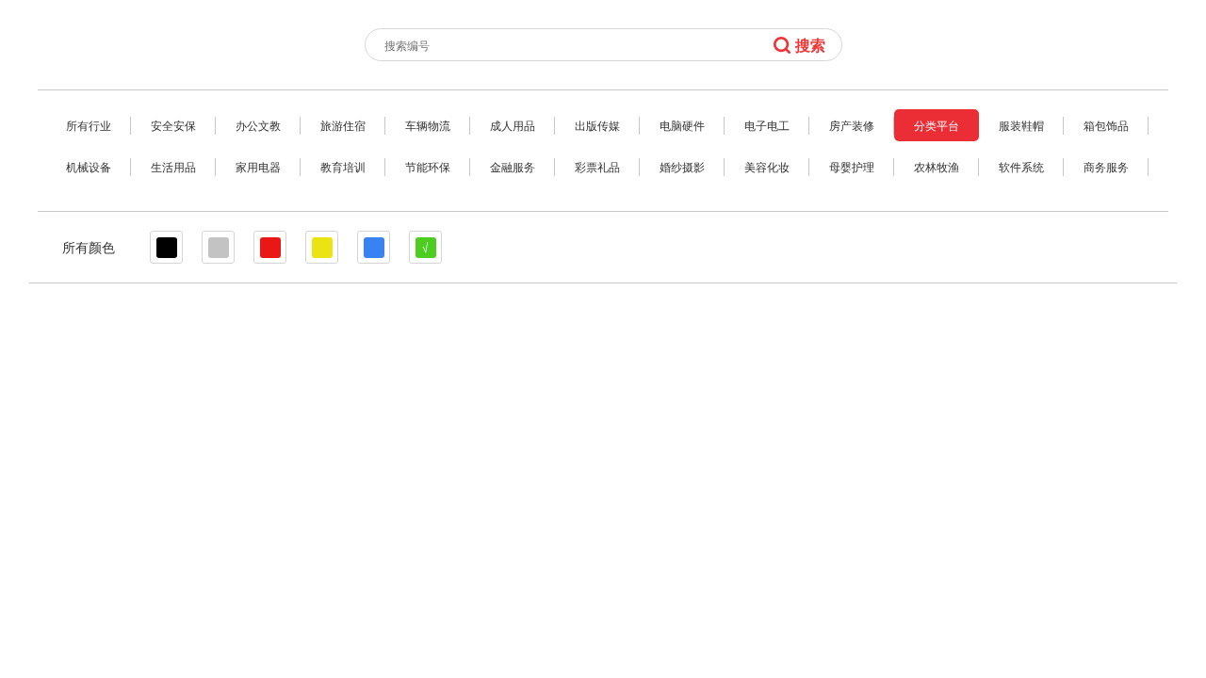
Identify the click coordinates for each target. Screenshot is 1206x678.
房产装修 (851, 125)
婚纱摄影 (682, 166)
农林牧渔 (936, 166)
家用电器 (258, 166)
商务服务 (1106, 166)
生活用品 (173, 166)
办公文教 (258, 125)
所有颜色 (88, 246)
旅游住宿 (343, 125)
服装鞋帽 (1021, 125)
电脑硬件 (682, 125)
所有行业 (88, 125)
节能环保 (427, 166)
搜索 (810, 45)
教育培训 (343, 166)
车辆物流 (427, 125)
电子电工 (767, 125)
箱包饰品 (1106, 125)
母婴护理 (851, 166)
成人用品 (512, 125)
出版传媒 (597, 125)
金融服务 (512, 166)
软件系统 (1021, 166)
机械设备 (88, 166)
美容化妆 (767, 166)
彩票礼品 (597, 166)
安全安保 (173, 125)
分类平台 (936, 125)
